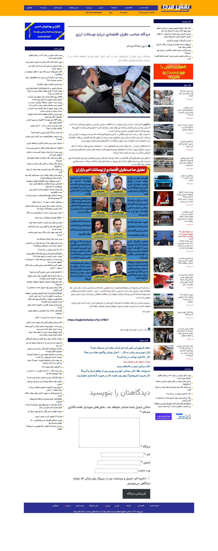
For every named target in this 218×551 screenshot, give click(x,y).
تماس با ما (123, 12)
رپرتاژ (111, 12)
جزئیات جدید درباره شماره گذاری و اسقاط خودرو (185, 127)
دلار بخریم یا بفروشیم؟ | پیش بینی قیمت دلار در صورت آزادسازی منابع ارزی (113, 375)
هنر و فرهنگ (73, 7)
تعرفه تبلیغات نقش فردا (93, 12)
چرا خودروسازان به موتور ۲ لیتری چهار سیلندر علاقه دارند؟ (185, 261)
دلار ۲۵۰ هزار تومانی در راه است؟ (133, 356)
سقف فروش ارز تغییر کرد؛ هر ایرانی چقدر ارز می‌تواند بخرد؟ (120, 347)
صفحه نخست (144, 7)
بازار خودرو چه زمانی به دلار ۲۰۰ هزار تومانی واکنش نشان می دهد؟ (117, 352)
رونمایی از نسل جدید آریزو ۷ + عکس (187, 178)
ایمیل (145, 462)
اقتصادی (129, 7)
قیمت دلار (124, 329)
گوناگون (29, 7)
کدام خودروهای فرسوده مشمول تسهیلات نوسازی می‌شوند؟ (186, 162)
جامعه (114, 7)
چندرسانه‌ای (58, 7)
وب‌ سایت (144, 470)
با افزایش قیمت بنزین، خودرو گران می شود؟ (186, 144)
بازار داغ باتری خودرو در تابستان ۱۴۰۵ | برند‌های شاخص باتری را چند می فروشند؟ (185, 351)
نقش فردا (139, 124)
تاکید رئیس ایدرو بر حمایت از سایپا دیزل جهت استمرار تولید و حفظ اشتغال (185, 332)
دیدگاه (145, 446)
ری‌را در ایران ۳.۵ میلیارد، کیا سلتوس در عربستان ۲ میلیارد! (185, 298)
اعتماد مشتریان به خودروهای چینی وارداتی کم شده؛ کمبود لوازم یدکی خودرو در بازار (185, 279)
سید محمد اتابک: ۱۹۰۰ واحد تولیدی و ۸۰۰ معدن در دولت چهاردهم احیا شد (185, 240)
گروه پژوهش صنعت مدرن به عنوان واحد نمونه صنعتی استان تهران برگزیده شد (185, 216)
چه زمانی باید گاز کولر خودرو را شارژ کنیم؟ (186, 93)
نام (147, 454)
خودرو (101, 7)
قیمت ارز (132, 329)
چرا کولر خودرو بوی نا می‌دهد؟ (185, 313)
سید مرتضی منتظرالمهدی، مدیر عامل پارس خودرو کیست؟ (185, 111)
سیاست (44, 7)
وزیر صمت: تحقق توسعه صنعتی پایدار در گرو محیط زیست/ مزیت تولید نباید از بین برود (185, 197)
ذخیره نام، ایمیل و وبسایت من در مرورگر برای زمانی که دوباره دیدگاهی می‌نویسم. (111, 481)
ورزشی (89, 7)
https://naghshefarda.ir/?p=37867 (88, 319)
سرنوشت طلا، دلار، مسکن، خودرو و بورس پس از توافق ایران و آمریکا (115, 370)
